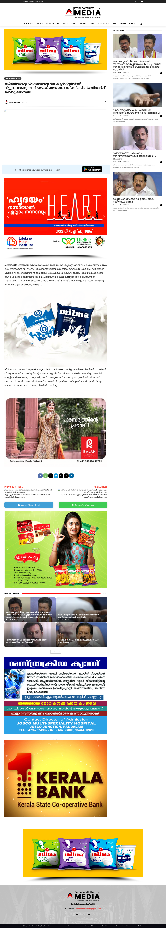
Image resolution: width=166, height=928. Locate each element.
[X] (139, 1)
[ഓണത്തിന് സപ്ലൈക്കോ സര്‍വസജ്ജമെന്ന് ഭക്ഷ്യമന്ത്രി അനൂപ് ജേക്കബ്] (30, 638)
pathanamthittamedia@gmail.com (88, 909)
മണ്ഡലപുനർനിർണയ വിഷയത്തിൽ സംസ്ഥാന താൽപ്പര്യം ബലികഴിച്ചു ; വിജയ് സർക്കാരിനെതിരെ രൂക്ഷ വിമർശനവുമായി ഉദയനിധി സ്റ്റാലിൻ (29, 614)
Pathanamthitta (13, 78)
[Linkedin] (71, 475)
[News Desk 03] (6, 102)
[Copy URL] (66, 475)
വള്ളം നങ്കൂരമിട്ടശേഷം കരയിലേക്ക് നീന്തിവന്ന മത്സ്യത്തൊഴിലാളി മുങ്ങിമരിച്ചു (78, 616)
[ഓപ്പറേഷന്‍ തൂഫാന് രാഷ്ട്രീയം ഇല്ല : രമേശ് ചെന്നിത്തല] (82, 638)
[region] (55, 52)
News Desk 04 (62, 620)
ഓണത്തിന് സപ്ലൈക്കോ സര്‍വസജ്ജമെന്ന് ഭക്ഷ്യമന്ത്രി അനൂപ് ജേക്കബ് (26, 641)
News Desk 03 (15, 102)
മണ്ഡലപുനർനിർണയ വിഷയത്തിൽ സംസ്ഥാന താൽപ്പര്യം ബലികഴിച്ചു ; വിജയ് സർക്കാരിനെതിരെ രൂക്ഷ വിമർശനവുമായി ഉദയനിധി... (136, 65)
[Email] (61, 475)
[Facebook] (40, 475)
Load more (55, 652)
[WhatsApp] (45, 475)
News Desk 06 (10, 620)
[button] (140, 23)
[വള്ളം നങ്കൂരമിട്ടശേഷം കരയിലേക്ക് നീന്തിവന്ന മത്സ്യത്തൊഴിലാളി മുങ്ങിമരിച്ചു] (82, 613)
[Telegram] (135, 1)
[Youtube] (142, 1)
